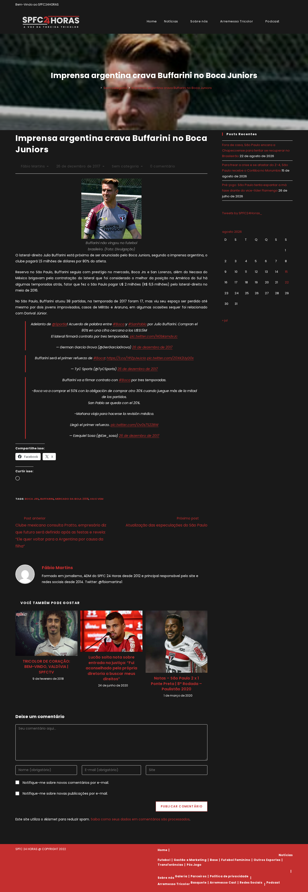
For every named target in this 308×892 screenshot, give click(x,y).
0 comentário (162, 166)
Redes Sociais (251, 882)
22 (287, 282)
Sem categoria (125, 166)
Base (214, 860)
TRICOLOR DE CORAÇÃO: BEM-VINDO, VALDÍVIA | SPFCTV (46, 667)
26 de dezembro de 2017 (152, 347)
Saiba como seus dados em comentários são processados (140, 819)
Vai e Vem (96, 499)
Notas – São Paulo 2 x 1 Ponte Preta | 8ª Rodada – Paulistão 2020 (176, 684)
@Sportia (59, 324)
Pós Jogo (194, 865)
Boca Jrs (32, 499)
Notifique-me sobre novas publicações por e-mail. (65, 793)
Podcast (273, 882)
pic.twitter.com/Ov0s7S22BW (135, 424)
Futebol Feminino (235, 860)
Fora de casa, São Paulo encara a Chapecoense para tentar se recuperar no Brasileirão (256, 151)
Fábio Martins (33, 166)
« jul (225, 320)
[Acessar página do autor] (25, 573)
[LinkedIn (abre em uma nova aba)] (291, 4)
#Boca (118, 324)
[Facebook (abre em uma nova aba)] (280, 4)
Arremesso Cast (223, 882)
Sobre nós (166, 878)
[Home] (97, 88)
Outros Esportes (267, 860)
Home (162, 850)
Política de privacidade (229, 876)
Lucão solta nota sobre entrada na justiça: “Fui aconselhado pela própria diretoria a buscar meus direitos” (111, 668)
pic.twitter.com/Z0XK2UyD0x (170, 358)
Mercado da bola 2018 (72, 499)
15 (286, 271)
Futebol (164, 860)
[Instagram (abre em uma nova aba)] (286, 4)
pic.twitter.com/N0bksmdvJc (154, 336)
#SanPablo (137, 324)
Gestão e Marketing (190, 860)
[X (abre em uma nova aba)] (274, 4)
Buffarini (47, 499)
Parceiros (198, 876)
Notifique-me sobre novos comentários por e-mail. (66, 782)
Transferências (170, 865)
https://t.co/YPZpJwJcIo (126, 358)
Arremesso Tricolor (174, 884)
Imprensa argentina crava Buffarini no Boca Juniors (172, 88)
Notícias (286, 855)
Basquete (198, 882)
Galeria (181, 876)
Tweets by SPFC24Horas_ (242, 213)
